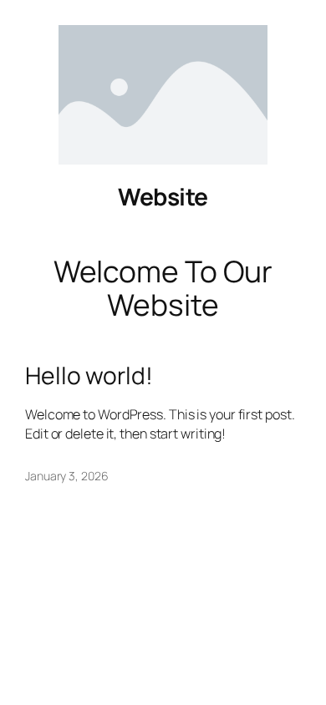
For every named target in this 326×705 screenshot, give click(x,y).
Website (163, 196)
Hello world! (89, 376)
